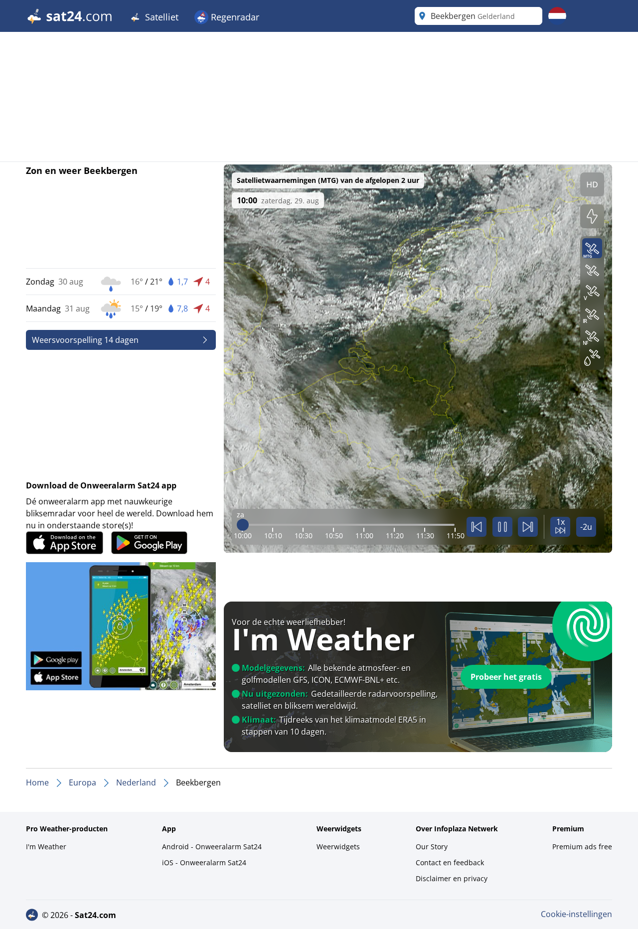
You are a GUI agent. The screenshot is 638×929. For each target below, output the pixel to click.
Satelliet (160, 17)
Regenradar (233, 17)
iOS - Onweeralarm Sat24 (204, 862)
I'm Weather (46, 846)
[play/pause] (502, 527)
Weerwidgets (338, 846)
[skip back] (476, 527)
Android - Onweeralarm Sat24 (212, 846)
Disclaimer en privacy (451, 878)
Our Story (432, 846)
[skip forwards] (528, 527)
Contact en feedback (450, 862)
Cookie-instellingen (576, 914)
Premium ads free (582, 846)
